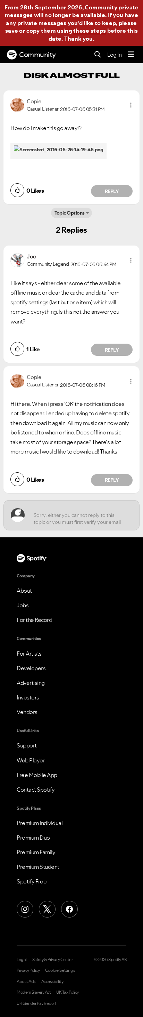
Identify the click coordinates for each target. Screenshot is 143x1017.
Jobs (22, 605)
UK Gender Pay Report (36, 1003)
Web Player (31, 760)
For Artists (29, 653)
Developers (31, 668)
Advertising (31, 683)
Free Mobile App (37, 775)
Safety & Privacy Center (52, 959)
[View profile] (17, 104)
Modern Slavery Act (34, 992)
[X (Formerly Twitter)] (47, 909)
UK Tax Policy (67, 992)
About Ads (26, 981)
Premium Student (38, 867)
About (24, 590)
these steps (89, 30)
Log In (114, 54)
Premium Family (36, 852)
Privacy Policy (28, 970)
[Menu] (131, 54)
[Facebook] (69, 909)
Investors (28, 697)
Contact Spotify (36, 789)
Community (37, 54)
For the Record (34, 620)
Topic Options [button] (69, 212)
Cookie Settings (60, 970)
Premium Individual (39, 823)
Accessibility (52, 981)
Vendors (27, 712)
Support (27, 745)
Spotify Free (32, 881)
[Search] (97, 55)
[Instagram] (25, 909)
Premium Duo (33, 837)
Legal (22, 959)
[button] (131, 105)
